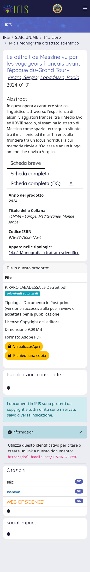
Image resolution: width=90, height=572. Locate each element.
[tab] (71, 183)
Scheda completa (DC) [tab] (35, 183)
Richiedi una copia (28, 355)
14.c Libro (52, 37)
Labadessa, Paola (59, 77)
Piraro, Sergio (22, 77)
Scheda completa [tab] (30, 174)
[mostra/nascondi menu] (85, 8)
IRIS (6, 37)
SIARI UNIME (26, 37)
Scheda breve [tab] (26, 163)
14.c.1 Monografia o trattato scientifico (43, 43)
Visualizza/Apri (25, 346)
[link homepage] (17, 8)
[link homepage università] (57, 8)
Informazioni (23, 432)
